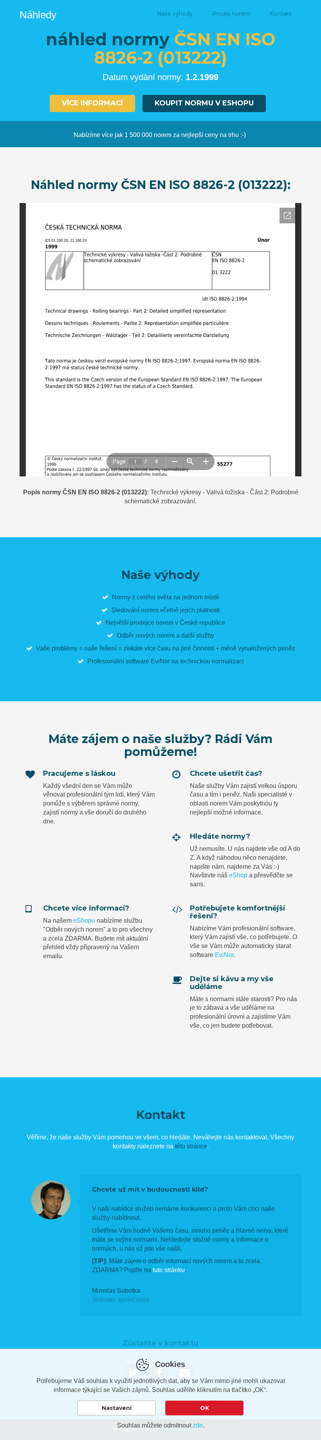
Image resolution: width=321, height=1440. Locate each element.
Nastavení (117, 1407)
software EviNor (148, 661)
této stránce (191, 1146)
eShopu (84, 920)
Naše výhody (175, 13)
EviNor (224, 955)
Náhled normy (117, 13)
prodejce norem (151, 622)
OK (204, 1407)
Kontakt (281, 13)
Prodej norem (231, 13)
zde (198, 1425)
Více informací (92, 103)
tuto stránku (169, 1270)
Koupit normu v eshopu (204, 103)
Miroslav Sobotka (116, 1290)
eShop (238, 875)
